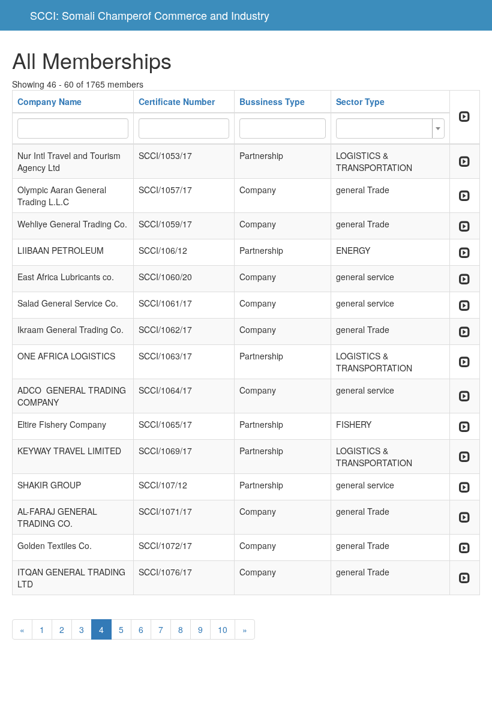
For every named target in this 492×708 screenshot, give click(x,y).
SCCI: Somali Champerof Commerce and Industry (149, 15)
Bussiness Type (272, 101)
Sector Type (360, 101)
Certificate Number (177, 101)
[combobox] (390, 128)
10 (222, 629)
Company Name (49, 101)
